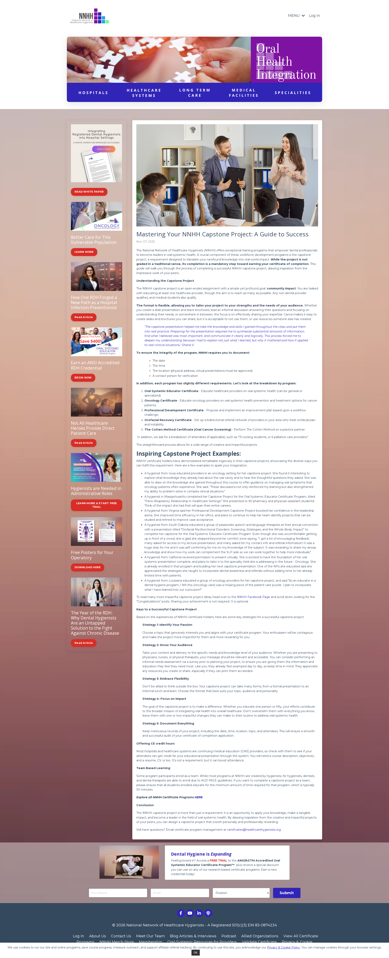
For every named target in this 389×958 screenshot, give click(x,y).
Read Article (84, 317)
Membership (150, 942)
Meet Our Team (150, 936)
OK (196, 952)
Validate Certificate (259, 942)
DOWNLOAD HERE (87, 567)
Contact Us (121, 936)
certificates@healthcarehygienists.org (254, 830)
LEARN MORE (84, 251)
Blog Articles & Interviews (193, 936)
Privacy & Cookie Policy (283, 947)
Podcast (228, 936)
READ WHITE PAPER (89, 191)
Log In (314, 15)
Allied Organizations (259, 936)
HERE (199, 797)
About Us (97, 936)
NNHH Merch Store (116, 942)
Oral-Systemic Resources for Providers (202, 942)
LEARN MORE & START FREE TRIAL (96, 505)
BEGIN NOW (83, 377)
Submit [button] (287, 893)
